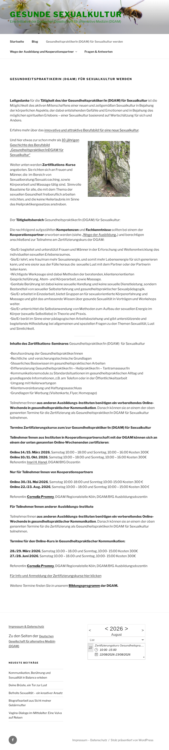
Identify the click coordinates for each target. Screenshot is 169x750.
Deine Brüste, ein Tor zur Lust (28, 685)
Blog (35, 41)
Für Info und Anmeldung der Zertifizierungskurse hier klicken (55, 576)
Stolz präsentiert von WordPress (132, 740)
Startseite (17, 41)
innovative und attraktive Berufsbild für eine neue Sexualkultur (91, 130)
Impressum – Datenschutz (89, 740)
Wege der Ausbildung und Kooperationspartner (42, 51)
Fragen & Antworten (98, 51)
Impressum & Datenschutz (26, 626)
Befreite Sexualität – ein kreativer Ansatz (36, 693)
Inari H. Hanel (37, 462)
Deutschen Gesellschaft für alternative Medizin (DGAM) (32, 641)
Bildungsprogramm (84, 586)
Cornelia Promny (40, 497)
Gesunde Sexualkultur (66, 14)
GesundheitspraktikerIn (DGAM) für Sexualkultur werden (84, 41)
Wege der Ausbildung (99, 235)
